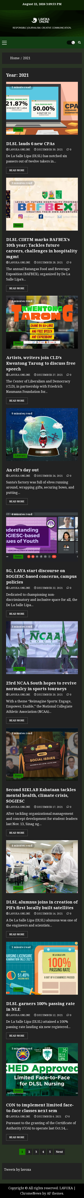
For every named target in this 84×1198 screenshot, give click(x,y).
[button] (4, 42)
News (18, 129)
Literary (20, 455)
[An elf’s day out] (42, 434)
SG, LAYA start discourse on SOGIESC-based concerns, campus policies (41, 576)
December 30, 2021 (50, 149)
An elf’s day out (22, 470)
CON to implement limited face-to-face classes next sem (40, 1107)
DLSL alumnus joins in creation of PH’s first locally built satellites (42, 904)
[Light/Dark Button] (71, 43)
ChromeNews (30, 1193)
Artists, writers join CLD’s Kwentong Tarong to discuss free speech (40, 363)
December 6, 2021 (49, 1116)
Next (59, 1152)
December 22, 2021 (50, 588)
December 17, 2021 (50, 807)
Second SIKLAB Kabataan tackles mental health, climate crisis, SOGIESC (41, 795)
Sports (19, 669)
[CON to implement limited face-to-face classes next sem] (42, 1069)
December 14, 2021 (50, 913)
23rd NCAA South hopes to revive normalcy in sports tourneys (41, 685)
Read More (16, 170)
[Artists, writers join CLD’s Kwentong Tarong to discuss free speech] (42, 322)
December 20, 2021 (50, 694)
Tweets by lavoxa (17, 1169)
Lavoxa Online (19, 149)
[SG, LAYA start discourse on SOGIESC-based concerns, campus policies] (42, 535)
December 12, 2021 (50, 1015)
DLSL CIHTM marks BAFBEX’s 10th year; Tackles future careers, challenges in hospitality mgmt (41, 248)
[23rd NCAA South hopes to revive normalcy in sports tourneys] (42, 647)
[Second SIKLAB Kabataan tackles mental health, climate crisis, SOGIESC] (42, 754)
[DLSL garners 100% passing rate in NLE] (42, 968)
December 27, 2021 (50, 375)
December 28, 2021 (50, 262)
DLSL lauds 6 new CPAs (30, 143)
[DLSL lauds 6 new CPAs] (42, 108)
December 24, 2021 (50, 475)
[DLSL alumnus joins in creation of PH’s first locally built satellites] (42, 866)
